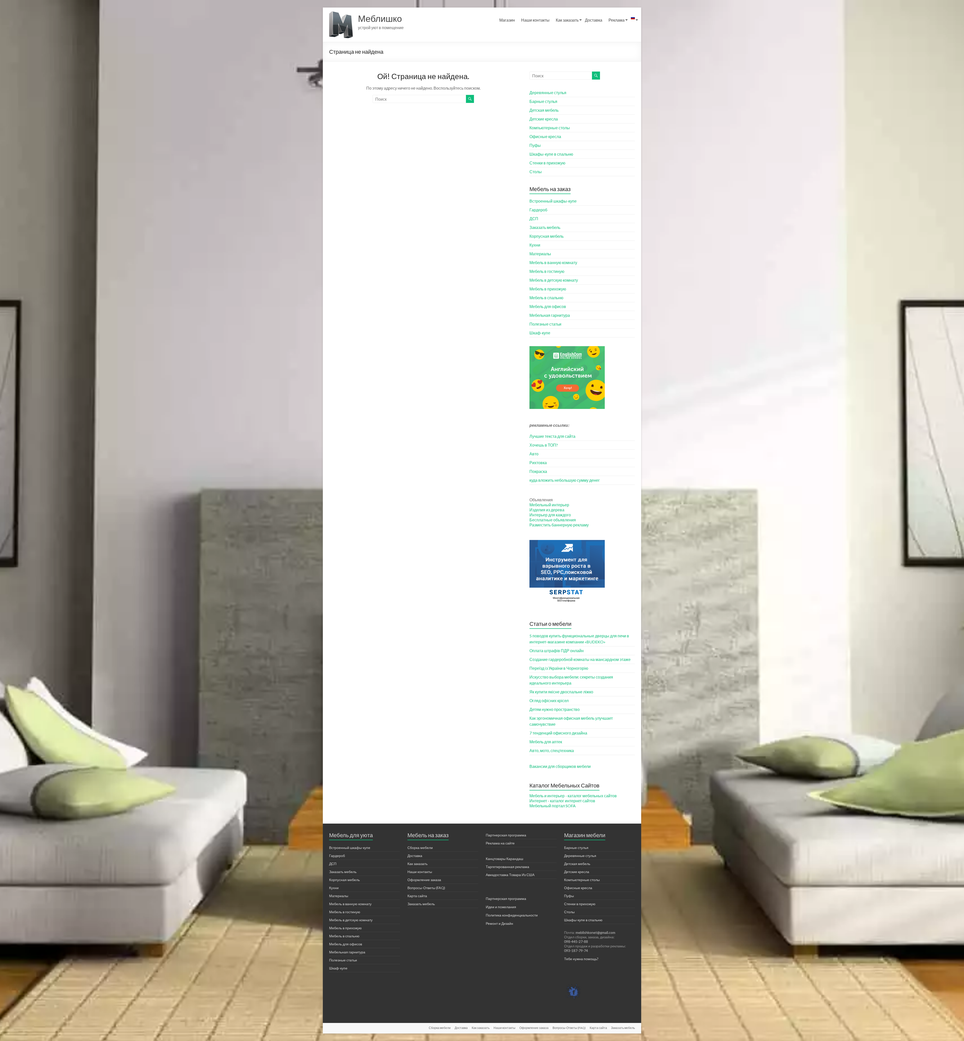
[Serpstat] (567, 542)
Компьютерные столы (549, 127)
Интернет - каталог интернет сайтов (562, 800)
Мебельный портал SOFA (552, 805)
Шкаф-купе (539, 332)
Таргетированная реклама (507, 867)
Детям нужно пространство (554, 709)
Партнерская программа (506, 835)
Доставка (593, 20)
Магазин (507, 20)
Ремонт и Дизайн (499, 923)
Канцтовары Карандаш (504, 858)
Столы (535, 171)
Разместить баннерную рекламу (559, 524)
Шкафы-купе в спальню (551, 154)
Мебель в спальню (546, 297)
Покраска (538, 471)
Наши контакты (535, 20)
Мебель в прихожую (547, 288)
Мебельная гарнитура (549, 315)
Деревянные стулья (547, 92)
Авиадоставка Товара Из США (510, 875)
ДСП (533, 218)
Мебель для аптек (545, 741)
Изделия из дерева (546, 509)
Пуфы (535, 145)
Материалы (540, 253)
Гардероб (538, 209)
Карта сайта (417, 896)
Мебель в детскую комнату (553, 280)
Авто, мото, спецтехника (551, 750)
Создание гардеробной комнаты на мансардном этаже (580, 659)
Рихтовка (538, 462)
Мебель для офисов (547, 306)
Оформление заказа (424, 880)
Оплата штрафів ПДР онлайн (556, 650)
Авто (533, 453)
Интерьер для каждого (550, 514)
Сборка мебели (420, 847)
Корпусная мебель (546, 236)
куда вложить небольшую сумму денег (564, 480)
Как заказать (567, 20)
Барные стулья (543, 101)
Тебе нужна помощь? (581, 959)
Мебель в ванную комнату (553, 262)
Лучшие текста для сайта (552, 436)
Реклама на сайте (500, 843)
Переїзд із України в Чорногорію (558, 668)
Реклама (617, 20)
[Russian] (633, 20)
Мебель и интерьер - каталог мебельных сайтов (573, 795)
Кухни (534, 244)
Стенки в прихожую (547, 162)
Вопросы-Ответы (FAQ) (426, 888)
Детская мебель (544, 110)
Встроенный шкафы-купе (553, 201)
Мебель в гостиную (546, 271)
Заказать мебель (544, 227)
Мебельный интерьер (549, 504)
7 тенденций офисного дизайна (558, 732)
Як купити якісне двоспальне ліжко (561, 691)
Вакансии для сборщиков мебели (560, 766)
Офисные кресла (545, 136)
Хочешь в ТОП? (543, 445)
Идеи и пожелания (501, 907)
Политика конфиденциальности (512, 915)
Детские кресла (543, 118)
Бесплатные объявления (552, 519)
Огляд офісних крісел (549, 700)
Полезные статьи (545, 324)
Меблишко (380, 18)
